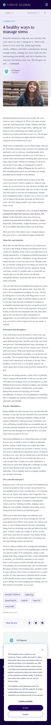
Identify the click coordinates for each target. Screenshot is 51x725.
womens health (9, 606)
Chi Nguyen (15, 70)
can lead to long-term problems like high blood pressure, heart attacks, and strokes (25, 214)
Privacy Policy (13, 681)
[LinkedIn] (42, 623)
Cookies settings (25, 701)
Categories (8, 13)
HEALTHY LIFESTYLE (12, 595)
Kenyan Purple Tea (10, 600)
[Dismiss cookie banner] (42, 649)
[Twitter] (36, 623)
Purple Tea (25, 600)
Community (9, 21)
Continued (14, 63)
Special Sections (32, 13)
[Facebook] (29, 623)
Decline (25, 714)
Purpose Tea (36, 600)
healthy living (29, 595)
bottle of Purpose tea (26, 168)
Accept (25, 708)
